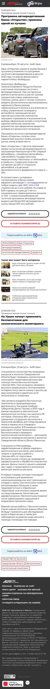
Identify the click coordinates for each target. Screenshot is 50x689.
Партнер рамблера (24, 676)
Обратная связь (10, 599)
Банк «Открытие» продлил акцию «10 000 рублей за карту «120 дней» (28, 264)
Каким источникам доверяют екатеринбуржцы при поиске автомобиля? (29, 289)
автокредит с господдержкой (28, 182)
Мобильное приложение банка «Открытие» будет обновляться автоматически (24, 298)
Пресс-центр (9, 590)
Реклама (7, 586)
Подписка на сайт (24, 586)
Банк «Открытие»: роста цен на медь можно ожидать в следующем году (26, 281)
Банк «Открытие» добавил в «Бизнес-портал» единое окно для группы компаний (27, 274)
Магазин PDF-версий (29, 590)
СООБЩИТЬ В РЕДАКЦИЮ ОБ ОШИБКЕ (21, 603)
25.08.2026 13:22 (8, 311)
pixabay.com (6, 59)
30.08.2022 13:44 (8, 10)
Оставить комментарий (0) (25, 223)
